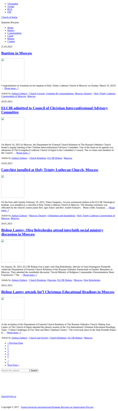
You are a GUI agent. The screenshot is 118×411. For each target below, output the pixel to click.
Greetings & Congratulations (60, 93)
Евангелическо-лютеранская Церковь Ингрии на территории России (57, 407)
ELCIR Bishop (54, 158)
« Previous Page (15, 343)
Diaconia (51, 280)
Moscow (31, 96)
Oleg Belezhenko (91, 280)
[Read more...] (11, 88)
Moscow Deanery (83, 93)
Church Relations (37, 158)
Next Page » (13, 365)
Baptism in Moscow (16, 53)
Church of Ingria (9, 17)
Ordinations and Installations (61, 215)
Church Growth (37, 93)
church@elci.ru (8, 396)
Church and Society (38, 338)
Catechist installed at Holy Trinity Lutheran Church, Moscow (49, 170)
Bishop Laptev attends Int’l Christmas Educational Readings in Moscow (57, 292)
